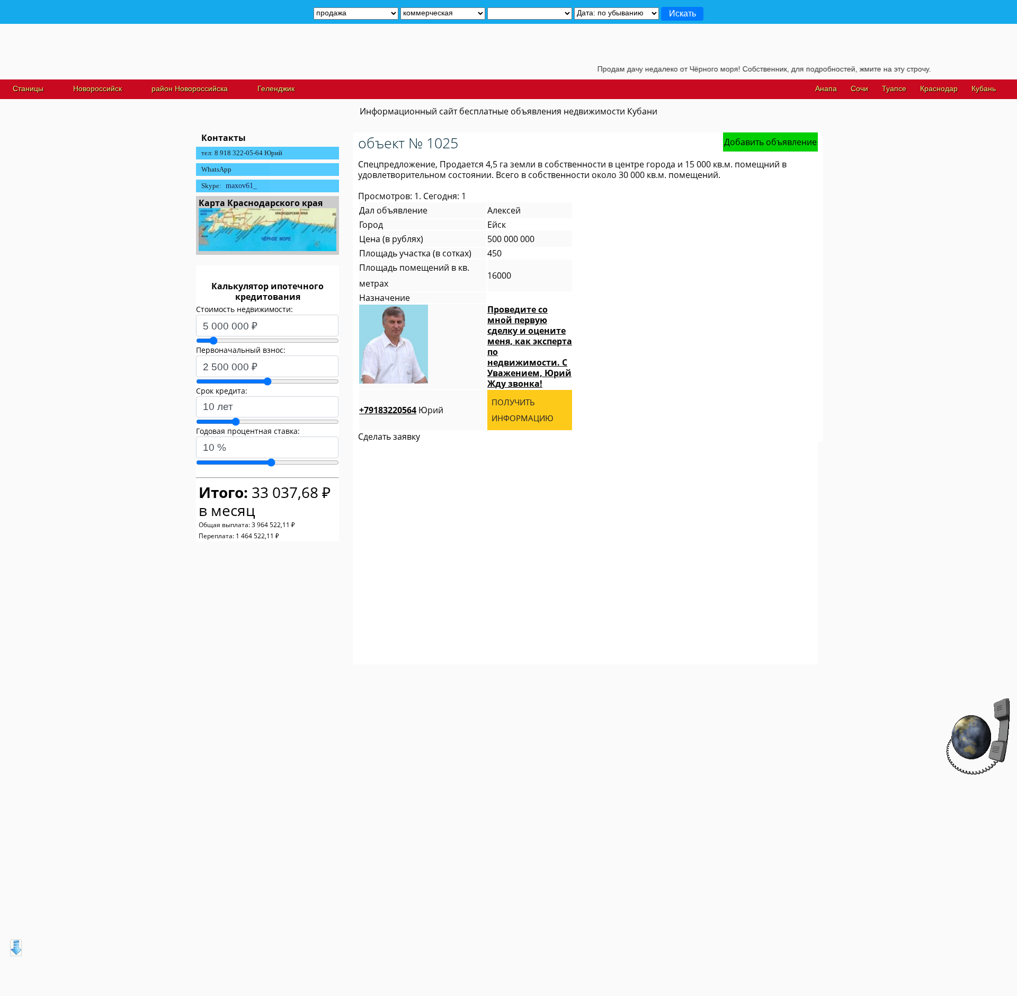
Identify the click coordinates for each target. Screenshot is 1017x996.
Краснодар (939, 88)
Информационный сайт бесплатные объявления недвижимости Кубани (508, 111)
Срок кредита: (221, 391)
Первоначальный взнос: (241, 350)
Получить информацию (523, 410)
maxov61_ (241, 186)
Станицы (28, 88)
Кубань (983, 88)
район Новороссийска (189, 88)
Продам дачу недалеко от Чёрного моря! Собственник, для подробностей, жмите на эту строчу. (740, 69)
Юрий (401, 410)
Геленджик (276, 88)
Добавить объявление (770, 142)
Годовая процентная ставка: (248, 431)
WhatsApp (216, 169)
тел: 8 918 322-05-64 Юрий (241, 153)
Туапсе (894, 88)
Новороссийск (97, 88)
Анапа (826, 88)
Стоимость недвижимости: (244, 309)
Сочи (859, 88)
